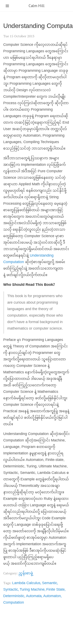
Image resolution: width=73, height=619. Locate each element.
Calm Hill (36, 5)
